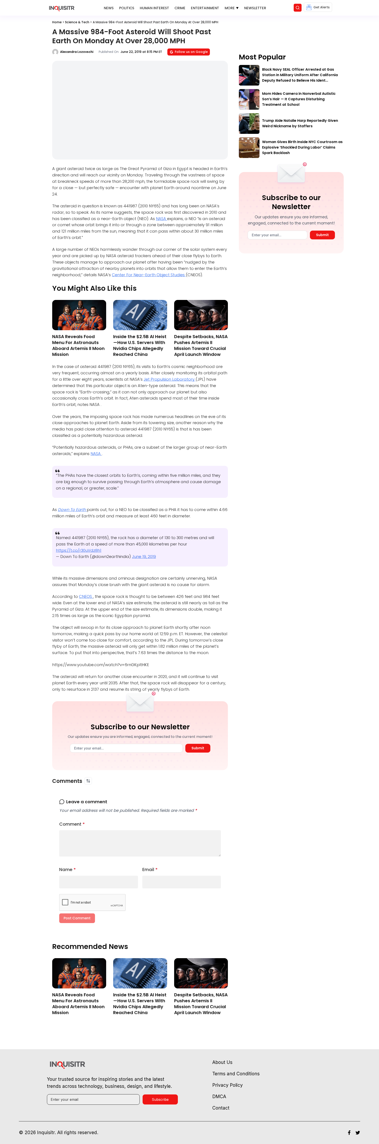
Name (67, 869)
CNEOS (86, 596)
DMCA (219, 1096)
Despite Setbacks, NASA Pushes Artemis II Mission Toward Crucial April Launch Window (201, 345)
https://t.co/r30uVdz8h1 (78, 550)
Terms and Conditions (236, 1073)
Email (150, 869)
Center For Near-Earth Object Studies (149, 275)
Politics (126, 8)
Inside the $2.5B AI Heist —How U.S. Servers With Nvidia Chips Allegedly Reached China (139, 345)
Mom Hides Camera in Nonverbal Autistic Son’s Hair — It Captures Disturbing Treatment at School (299, 99)
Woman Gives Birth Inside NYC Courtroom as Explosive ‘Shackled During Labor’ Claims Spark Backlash (302, 147)
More (230, 8)
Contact (220, 1108)
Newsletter (255, 8)
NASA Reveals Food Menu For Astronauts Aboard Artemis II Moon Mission (78, 345)
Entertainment (205, 8)
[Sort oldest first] (88, 781)
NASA (161, 218)
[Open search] (298, 8)
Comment (72, 824)
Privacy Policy (227, 1085)
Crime (180, 8)
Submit (197, 748)
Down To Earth (72, 509)
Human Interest (154, 8)
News (109, 8)
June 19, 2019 (144, 556)
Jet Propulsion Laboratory (170, 379)
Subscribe (160, 1099)
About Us (222, 1062)
